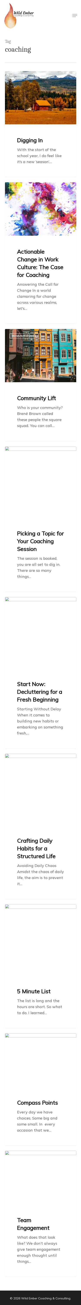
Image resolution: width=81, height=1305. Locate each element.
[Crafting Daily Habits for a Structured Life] (40, 826)
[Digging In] (40, 124)
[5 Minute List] (40, 966)
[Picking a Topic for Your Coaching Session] (40, 519)
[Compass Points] (40, 1089)
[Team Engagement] (40, 1214)
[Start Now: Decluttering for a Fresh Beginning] (40, 672)
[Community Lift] (40, 385)
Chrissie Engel (22, 76)
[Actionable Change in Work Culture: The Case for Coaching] (40, 253)
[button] (74, 15)
